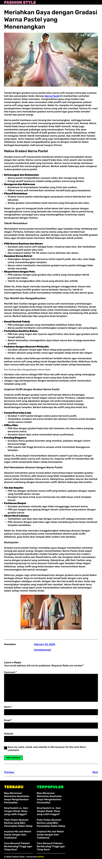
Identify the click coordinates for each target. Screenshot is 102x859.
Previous (9, 772)
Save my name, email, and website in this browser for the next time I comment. (47, 749)
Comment (10, 672)
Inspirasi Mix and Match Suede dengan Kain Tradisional (17, 834)
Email (8, 720)
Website (8, 733)
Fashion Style (20, 2)
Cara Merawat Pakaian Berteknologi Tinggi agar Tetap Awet (18, 846)
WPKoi (41, 857)
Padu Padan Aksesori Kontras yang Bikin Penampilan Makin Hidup (18, 822)
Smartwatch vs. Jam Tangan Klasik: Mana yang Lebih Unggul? (16, 811)
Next (95, 772)
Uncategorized (42, 649)
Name (8, 706)
